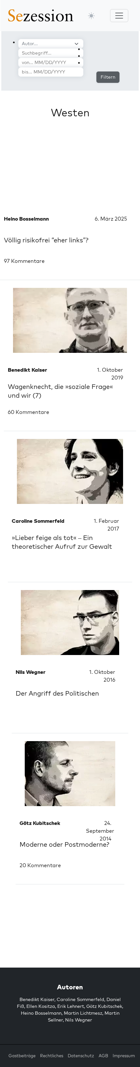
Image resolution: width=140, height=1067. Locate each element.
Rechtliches (51, 1055)
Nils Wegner (78, 1020)
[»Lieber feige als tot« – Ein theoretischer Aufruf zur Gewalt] (70, 471)
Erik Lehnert (70, 1006)
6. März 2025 (111, 218)
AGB (103, 1055)
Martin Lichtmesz (83, 1013)
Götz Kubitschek (104, 1006)
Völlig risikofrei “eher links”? (46, 240)
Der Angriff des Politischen (57, 693)
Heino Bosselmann (41, 1013)
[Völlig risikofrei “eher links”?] (70, 169)
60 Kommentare (28, 412)
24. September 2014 (100, 831)
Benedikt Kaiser (37, 999)
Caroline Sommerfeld (80, 999)
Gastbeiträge (21, 1055)
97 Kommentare (24, 261)
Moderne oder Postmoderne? (64, 844)
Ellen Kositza (40, 1006)
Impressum (124, 1055)
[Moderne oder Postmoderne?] (70, 773)
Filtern (108, 77)
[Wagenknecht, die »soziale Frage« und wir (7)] (70, 320)
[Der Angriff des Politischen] (70, 622)
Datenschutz (81, 1055)
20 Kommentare (40, 865)
